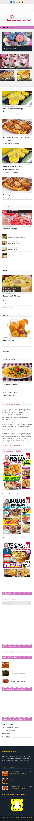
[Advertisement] (17, 625)
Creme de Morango (10, 229)
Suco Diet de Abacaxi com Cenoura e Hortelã (14, 348)
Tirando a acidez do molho (18, 681)
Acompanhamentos (10, 359)
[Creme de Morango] (17, 218)
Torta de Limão (12, 256)
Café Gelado (6, 351)
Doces (6, 33)
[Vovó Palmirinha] (17, 14)
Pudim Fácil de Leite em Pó (19, 665)
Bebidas (5, 315)
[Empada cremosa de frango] (17, 98)
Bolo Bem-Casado (8, 301)
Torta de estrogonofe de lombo (11, 143)
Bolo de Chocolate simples (18, 673)
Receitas (6, 207)
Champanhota (8, 340)
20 (31, 679)
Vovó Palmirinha (15, 817)
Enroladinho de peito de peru (6, 79)
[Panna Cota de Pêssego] (17, 284)
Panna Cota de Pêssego (14, 243)
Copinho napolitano (8, 67)
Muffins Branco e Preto (9, 304)
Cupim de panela (7, 140)
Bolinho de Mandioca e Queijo (17, 237)
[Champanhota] (17, 328)
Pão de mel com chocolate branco (15, 49)
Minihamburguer (23, 80)
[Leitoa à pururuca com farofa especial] (17, 127)
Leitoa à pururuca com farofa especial (17, 137)
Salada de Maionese (10, 384)
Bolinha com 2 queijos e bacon (11, 112)
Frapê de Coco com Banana (10, 345)
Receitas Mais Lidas (10, 658)
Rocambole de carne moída (10, 395)
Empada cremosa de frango (13, 109)
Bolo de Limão (12, 249)
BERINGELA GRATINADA (10, 389)
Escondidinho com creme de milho (12, 115)
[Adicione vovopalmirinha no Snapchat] (17, 2)
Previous (5, 39)
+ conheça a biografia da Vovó (11, 445)
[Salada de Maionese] (17, 372)
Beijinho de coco (7, 307)
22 (31, 662)
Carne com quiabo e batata (10, 392)
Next (28, 39)
